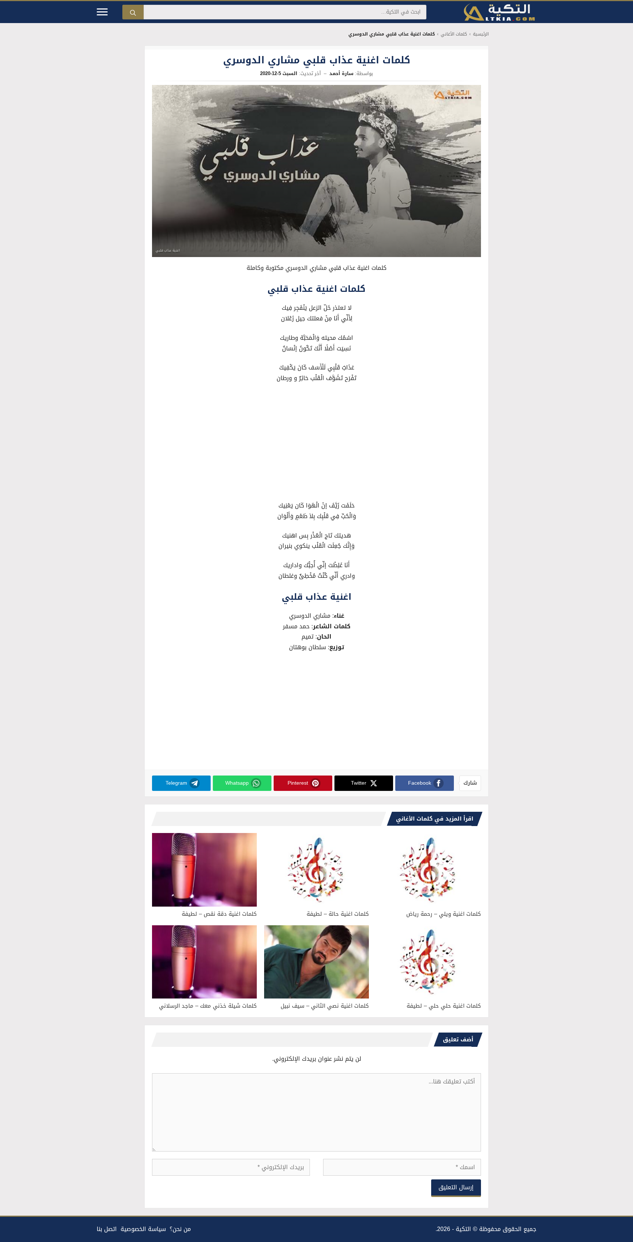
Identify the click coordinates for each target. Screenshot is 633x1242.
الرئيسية (481, 34)
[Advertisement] (316, 444)
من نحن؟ (180, 1229)
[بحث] (133, 12)
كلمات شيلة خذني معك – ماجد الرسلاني (208, 1006)
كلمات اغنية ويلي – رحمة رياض (443, 914)
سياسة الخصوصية (143, 1229)
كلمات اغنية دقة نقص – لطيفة (219, 914)
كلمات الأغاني (454, 34)
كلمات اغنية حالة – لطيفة (338, 914)
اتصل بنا (107, 1229)
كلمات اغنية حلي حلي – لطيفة (444, 1006)
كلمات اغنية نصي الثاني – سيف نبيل (325, 1006)
